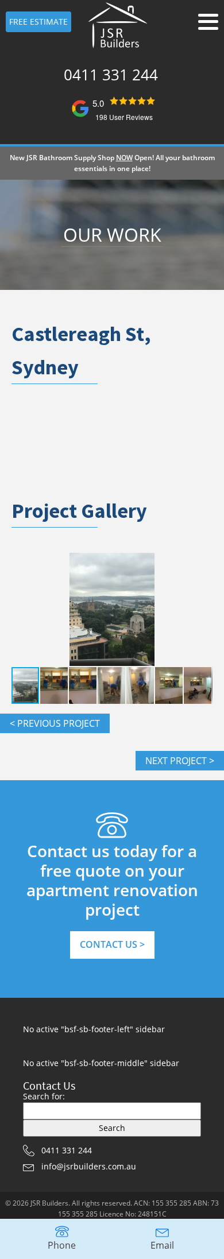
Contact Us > (112, 944)
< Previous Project (55, 723)
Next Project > (179, 760)
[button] (202, 609)
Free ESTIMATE (38, 21)
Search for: (44, 1096)
